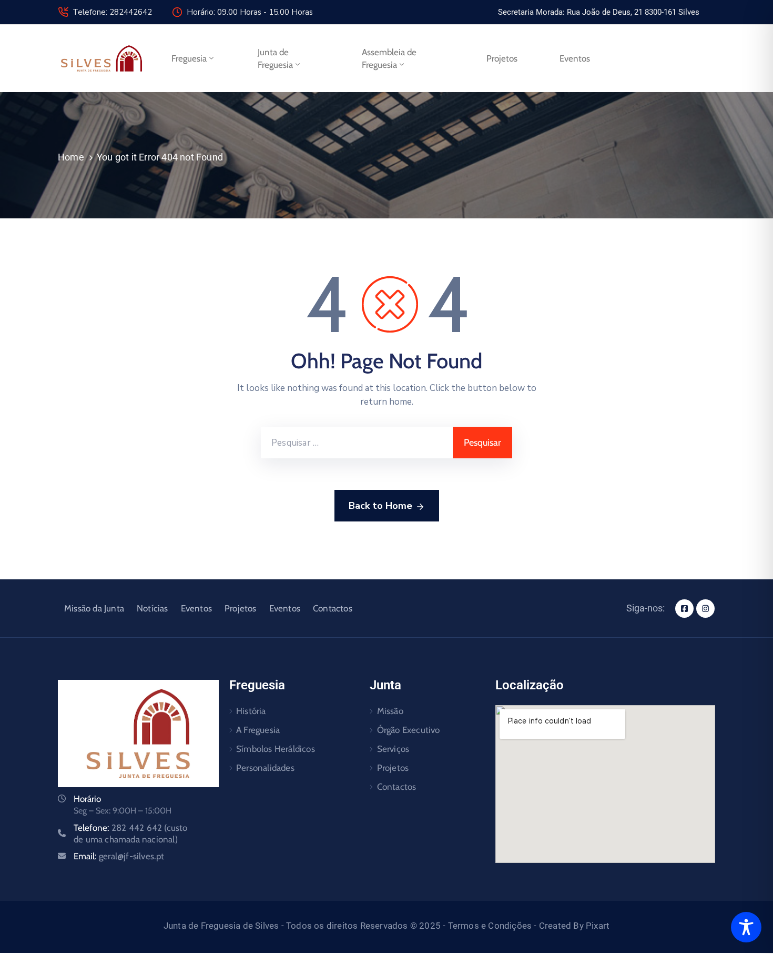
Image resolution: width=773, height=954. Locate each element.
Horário (87, 799)
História (251, 711)
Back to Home (380, 505)
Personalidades (265, 767)
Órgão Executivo (408, 730)
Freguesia (189, 58)
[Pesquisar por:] (357, 442)
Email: (119, 856)
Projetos (501, 58)
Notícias (152, 608)
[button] (598, 12)
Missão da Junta (94, 608)
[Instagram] (705, 608)
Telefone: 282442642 (112, 12)
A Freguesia (258, 730)
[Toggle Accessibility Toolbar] (746, 927)
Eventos (575, 58)
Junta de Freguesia (275, 58)
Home (71, 157)
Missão (390, 711)
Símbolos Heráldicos (275, 749)
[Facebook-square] (684, 608)
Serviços (393, 749)
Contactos (332, 608)
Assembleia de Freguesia (389, 58)
